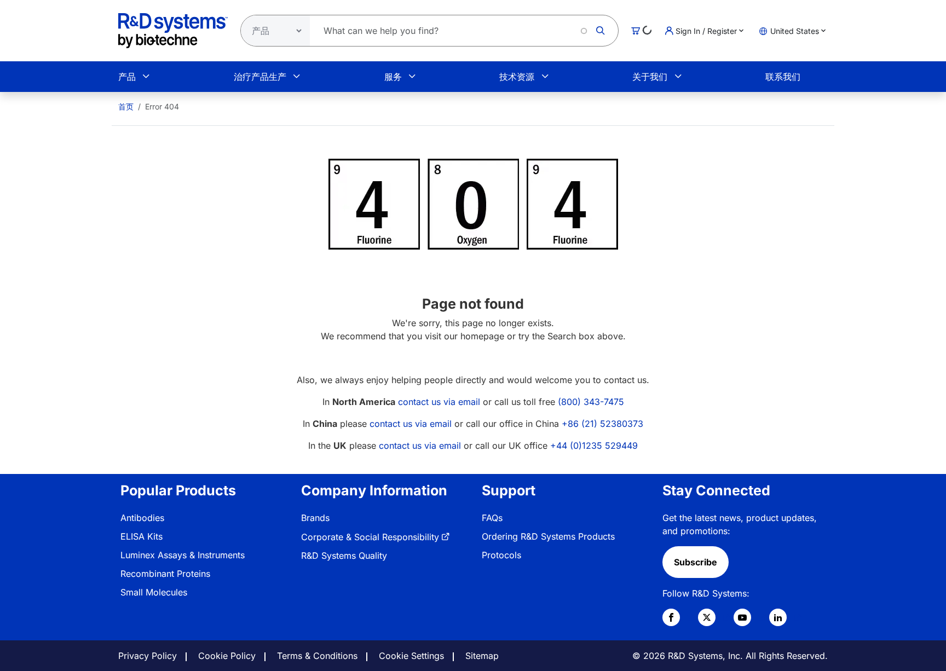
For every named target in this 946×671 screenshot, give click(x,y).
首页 (126, 106)
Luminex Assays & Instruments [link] (182, 554)
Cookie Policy (227, 655)
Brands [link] (315, 517)
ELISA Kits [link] (141, 536)
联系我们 (782, 76)
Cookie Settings (411, 655)
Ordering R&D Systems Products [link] (548, 536)
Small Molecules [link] (153, 592)
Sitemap (482, 655)
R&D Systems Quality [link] (344, 555)
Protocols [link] (501, 554)
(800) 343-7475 (591, 401)
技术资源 (516, 76)
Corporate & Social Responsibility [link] (370, 536)
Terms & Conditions (317, 655)
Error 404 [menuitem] (162, 106)
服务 (393, 76)
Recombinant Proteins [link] (165, 573)
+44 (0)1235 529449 (594, 445)
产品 (127, 76)
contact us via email (439, 401)
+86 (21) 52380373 (602, 423)
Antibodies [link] (142, 517)
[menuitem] (126, 106)
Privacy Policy (147, 655)
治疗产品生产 (260, 76)
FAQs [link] (492, 517)
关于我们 (649, 76)
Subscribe (695, 562)
